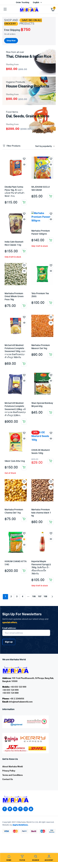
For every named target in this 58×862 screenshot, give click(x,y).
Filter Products (13, 146)
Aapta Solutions (20, 825)
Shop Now (11, 41)
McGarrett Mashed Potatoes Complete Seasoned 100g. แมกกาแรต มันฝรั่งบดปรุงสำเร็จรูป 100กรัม (15, 351)
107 (40, 597)
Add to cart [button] (24, 202)
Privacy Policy (8, 771)
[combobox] (45, 146)
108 (45, 597)
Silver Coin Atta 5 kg (15, 461)
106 (34, 597)
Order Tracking (22, 2)
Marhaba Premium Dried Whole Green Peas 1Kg (14, 296)
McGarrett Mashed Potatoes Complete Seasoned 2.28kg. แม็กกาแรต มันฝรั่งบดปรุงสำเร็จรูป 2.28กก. (15, 409)
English (36, 2)
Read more (24, 467)
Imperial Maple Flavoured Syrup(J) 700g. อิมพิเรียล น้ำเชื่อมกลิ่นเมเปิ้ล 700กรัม (41, 567)
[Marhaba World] (29, 9)
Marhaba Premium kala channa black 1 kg (41, 513)
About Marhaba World (12, 767)
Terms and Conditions (12, 775)
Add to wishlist (24, 159)
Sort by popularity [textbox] (43, 146)
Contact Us (7, 779)
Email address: (9, 628)
